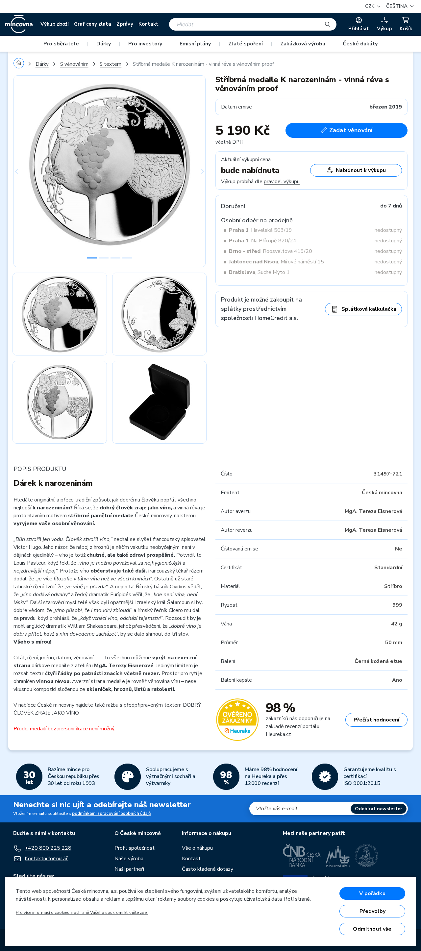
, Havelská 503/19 (260, 230)
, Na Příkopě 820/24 (262, 240)
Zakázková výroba (302, 43)
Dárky (103, 43)
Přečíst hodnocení (376, 719)
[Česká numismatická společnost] (367, 855)
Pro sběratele (61, 43)
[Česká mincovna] (19, 24)
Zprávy (124, 24)
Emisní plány (195, 43)
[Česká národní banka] (302, 855)
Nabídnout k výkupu (361, 170)
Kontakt (148, 24)
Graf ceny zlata (92, 24)
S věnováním (74, 64)
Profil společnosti (135, 848)
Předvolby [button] (372, 911)
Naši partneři (129, 869)
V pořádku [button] (372, 893)
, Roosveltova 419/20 (270, 251)
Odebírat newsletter (378, 809)
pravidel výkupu (282, 181)
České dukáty (360, 43)
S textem (110, 64)
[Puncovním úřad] (338, 855)
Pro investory (145, 43)
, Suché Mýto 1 (259, 272)
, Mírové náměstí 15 (276, 261)
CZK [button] (370, 6)
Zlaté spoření (245, 43)
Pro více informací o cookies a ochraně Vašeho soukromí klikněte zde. (82, 912)
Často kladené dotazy (207, 869)
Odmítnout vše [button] (372, 929)
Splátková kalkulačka (368, 309)
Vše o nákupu (197, 848)
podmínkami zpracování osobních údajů (111, 814)
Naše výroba (128, 858)
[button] (399, 6)
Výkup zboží (54, 24)
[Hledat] (327, 24)
